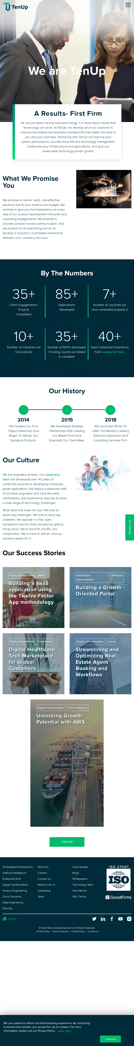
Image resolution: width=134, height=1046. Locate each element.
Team (41, 896)
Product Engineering (15, 890)
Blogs (75, 873)
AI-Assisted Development (18, 867)
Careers (42, 873)
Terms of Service (60, 931)
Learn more (64, 1030)
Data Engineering (13, 902)
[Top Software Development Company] (118, 898)
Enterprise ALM (12, 879)
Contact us (129, 527)
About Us (43, 867)
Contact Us (44, 879)
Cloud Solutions (12, 896)
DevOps (7, 908)
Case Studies (80, 867)
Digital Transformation (15, 885)
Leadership (44, 890)
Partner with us (46, 885)
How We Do (79, 890)
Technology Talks (82, 885)
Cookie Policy (78, 931)
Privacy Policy (43, 931)
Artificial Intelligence (14, 873)
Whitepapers (79, 879)
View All (67, 841)
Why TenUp (79, 896)
